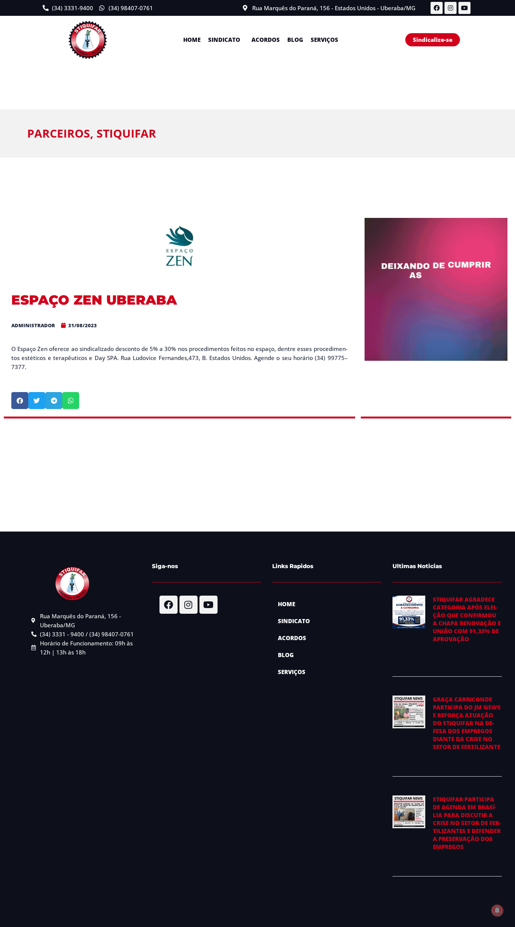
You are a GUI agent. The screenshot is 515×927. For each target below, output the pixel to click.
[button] (226, 39)
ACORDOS (265, 39)
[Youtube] (464, 8)
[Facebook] (437, 8)
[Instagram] (450, 8)
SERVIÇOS (324, 39)
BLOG (295, 39)
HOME (192, 39)
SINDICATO (224, 39)
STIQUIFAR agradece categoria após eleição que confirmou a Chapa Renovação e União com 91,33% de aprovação (467, 619)
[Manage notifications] (497, 910)
